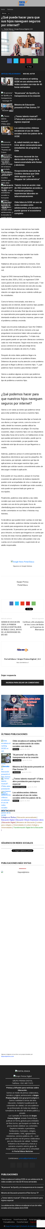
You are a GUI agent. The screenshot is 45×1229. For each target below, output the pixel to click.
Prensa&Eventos (9, 1222)
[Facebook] (12, 1165)
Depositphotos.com (7, 1056)
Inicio (3, 9)
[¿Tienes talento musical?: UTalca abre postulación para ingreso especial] (7, 124)
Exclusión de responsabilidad (31, 1226)
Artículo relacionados (11, 74)
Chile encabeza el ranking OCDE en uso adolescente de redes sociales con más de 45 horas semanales (22, 1180)
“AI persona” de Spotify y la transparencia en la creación (22, 1187)
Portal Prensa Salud (20, 1219)
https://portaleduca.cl (22, 662)
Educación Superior (19, 787)
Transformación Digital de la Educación (28, 827)
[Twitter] (32, 1165)
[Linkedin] (25, 1165)
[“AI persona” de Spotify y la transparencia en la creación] (7, 97)
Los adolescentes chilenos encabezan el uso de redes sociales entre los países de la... (27, 795)
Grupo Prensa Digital (12, 1226)
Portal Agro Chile (35, 1219)
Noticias (4, 13)
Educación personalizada (26, 817)
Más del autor (29, 74)
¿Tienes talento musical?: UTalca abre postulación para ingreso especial (27, 119)
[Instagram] (19, 1165)
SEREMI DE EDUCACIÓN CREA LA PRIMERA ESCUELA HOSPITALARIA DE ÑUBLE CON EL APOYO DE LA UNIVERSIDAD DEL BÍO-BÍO (11, 628)
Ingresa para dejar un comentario (22, 683)
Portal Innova (6, 1219)
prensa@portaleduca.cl (28, 1158)
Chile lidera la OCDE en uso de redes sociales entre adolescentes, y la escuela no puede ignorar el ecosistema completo (28, 208)
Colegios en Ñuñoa (8, 817)
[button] (41, 3)
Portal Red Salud (22, 1222)
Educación (5, 110)
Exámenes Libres (37, 820)
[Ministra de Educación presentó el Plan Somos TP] (7, 107)
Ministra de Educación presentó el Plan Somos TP (20, 1193)
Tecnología (5, 101)
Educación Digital (7, 820)
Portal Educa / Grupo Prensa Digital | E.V (18, 29)
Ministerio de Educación (26, 822)
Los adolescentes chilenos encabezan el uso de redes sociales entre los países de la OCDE (21, 1206)
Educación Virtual (22, 820)
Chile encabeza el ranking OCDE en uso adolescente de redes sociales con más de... (27, 743)
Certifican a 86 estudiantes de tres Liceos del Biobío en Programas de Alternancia (33, 626)
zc (8, 13)
